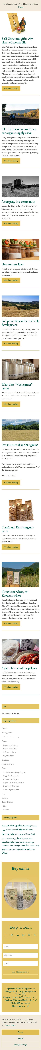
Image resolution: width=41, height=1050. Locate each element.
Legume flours (8, 756)
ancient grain (14, 825)
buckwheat (34, 826)
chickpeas (21, 829)
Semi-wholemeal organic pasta (14, 772)
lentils (20, 838)
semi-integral (15, 845)
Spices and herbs (8, 764)
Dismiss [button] (20, 7)
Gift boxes (5, 760)
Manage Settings (20, 1045)
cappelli (5, 830)
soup (37, 846)
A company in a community (18, 202)
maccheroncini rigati (11, 842)
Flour (28, 834)
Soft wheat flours (9, 752)
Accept (20, 1032)
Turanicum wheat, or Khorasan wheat (14, 594)
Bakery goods (7, 732)
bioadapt (29, 826)
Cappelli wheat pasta (11, 776)
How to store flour (13, 264)
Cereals (4, 728)
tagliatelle (20, 849)
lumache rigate (27, 839)
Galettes (5, 798)
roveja (32, 842)
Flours (4, 741)
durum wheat (9, 834)
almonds (4, 826)
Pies (4, 806)
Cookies (6, 810)
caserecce (12, 830)
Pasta (3, 768)
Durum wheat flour (10, 749)
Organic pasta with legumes (13, 783)
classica (29, 829)
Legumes (5, 794)
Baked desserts (7, 802)
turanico (28, 849)
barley (23, 826)
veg (34, 849)
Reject (20, 1038)
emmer (21, 834)
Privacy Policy (10, 1025)
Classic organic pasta (11, 789)
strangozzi (12, 849)
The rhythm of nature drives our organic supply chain (19, 131)
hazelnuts (10, 839)
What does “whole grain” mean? (17, 386)
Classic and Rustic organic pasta (18, 529)
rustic (4, 845)
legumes (15, 839)
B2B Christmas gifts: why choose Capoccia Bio (17, 41)
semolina (25, 845)
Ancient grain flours (10, 745)
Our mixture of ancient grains (20, 445)
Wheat (5, 853)
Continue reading (11, 88)
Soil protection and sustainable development (20, 323)
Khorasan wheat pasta (11, 779)
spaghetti (5, 849)
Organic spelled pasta (11, 786)
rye (8, 846)
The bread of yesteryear (12, 737)
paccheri (22, 842)
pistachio (27, 842)
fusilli (33, 834)
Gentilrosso (4, 839)
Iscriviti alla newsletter (20, 972)
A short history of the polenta (19, 668)
